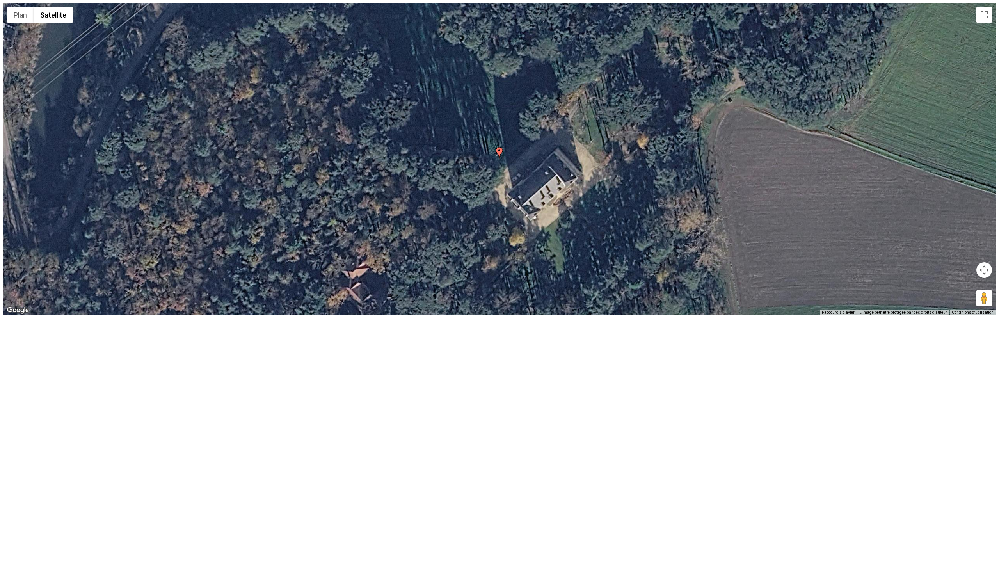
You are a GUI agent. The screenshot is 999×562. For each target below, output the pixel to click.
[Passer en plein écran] (984, 15)
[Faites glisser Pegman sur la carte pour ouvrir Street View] (984, 298)
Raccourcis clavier (838, 312)
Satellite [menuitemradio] (53, 15)
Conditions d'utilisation (973, 312)
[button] (499, 153)
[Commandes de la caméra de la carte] (984, 270)
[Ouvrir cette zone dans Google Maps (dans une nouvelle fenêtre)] (18, 310)
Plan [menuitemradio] (20, 15)
